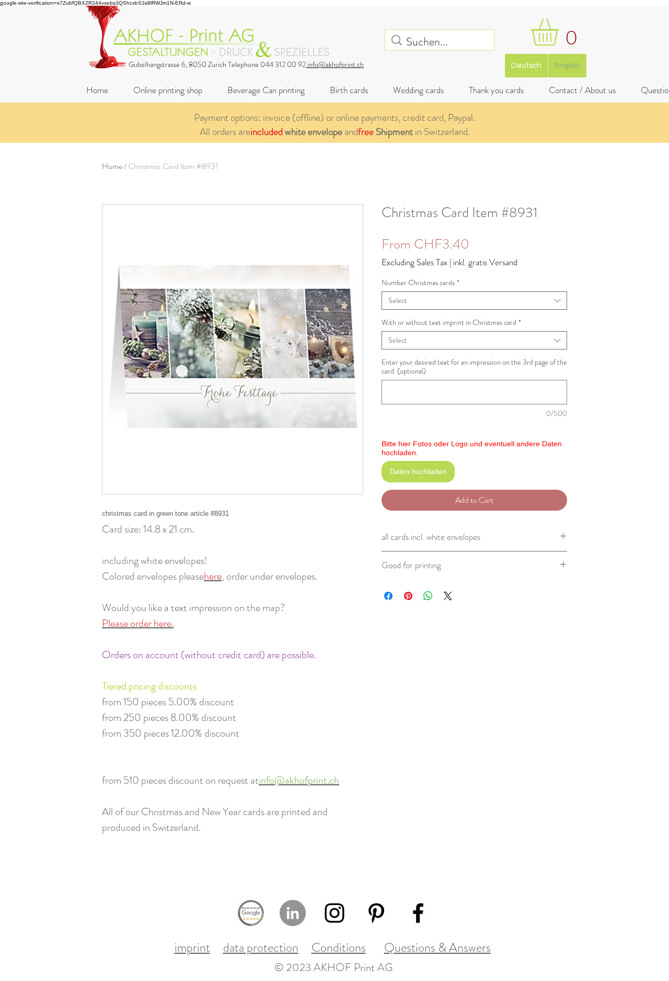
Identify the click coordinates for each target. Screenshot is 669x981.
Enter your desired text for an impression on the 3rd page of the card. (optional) (474, 367)
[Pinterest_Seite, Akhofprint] (376, 913)
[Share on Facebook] (388, 596)
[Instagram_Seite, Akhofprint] (334, 913)
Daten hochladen (418, 471)
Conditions (339, 947)
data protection (260, 947)
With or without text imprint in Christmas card (451, 322)
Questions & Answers (437, 947)
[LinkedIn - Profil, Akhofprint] (293, 913)
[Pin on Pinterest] (408, 596)
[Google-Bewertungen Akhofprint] (251, 913)
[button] (561, 32)
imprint (192, 947)
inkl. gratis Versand (485, 262)
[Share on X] (448, 596)
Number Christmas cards (420, 282)
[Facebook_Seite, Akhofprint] (418, 913)
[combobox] (474, 300)
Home (112, 166)
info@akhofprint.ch (335, 64)
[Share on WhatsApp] (428, 596)
